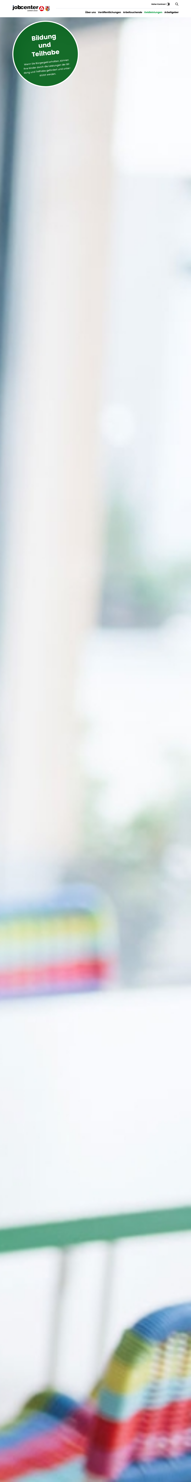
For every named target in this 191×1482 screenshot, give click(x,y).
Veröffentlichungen (109, 12)
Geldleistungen (153, 12)
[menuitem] (90, 12)
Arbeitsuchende (132, 12)
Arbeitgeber (171, 12)
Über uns (90, 12)
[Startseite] (33, 8)
